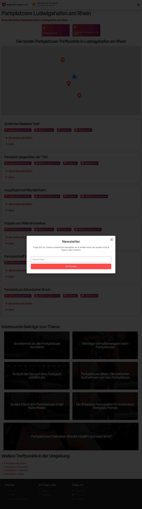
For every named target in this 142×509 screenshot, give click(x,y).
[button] (112, 240)
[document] (71, 254)
